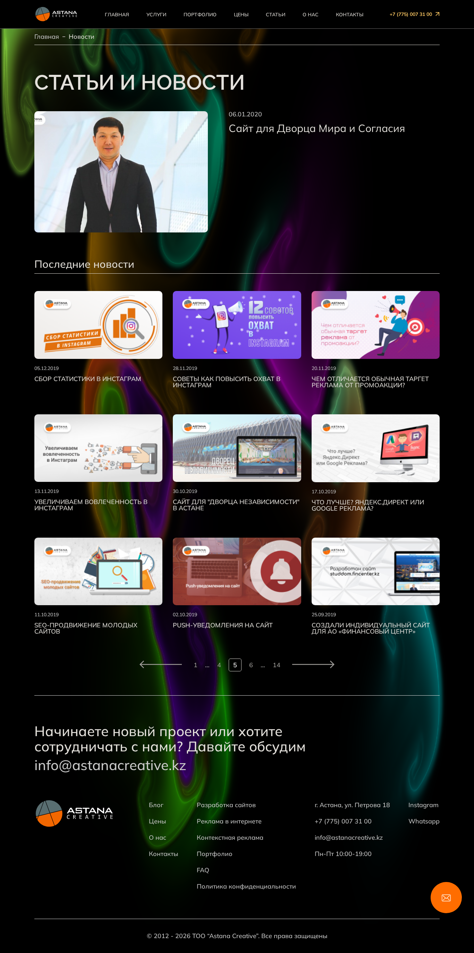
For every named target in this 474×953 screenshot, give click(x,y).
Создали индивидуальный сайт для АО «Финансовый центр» (371, 628)
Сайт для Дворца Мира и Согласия (317, 128)
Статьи (275, 14)
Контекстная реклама (230, 837)
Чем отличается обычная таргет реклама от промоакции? (370, 382)
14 (276, 665)
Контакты (349, 14)
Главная (117, 14)
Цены (241, 14)
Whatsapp (424, 821)
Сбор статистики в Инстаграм (87, 379)
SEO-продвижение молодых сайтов (85, 628)
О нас (311, 14)
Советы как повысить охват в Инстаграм (226, 382)
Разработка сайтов (226, 805)
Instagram (423, 805)
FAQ (203, 870)
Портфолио (200, 14)
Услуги (156, 14)
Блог (156, 805)
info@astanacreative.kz (110, 765)
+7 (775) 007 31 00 (411, 14)
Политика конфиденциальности (246, 886)
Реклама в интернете (229, 821)
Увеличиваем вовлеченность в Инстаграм (90, 505)
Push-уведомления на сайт (223, 625)
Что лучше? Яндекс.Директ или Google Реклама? (368, 505)
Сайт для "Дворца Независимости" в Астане (236, 505)
